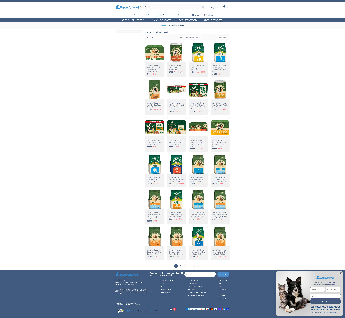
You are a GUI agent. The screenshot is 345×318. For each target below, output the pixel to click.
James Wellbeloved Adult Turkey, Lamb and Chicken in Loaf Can (197, 143)
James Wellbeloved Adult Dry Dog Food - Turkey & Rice (154, 105)
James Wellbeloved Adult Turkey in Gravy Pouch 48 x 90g (154, 142)
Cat (147, 15)
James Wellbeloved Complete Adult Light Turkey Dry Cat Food (219, 215)
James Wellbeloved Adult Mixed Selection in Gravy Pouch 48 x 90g (197, 106)
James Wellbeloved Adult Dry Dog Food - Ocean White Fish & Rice (219, 69)
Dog (135, 15)
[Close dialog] (340, 273)
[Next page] (198, 266)
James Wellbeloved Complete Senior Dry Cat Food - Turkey (219, 252)
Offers (181, 15)
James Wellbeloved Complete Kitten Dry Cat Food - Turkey (154, 252)
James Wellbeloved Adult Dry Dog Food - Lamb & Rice (197, 68)
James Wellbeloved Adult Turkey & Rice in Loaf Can (220, 105)
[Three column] (152, 37)
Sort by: (181, 37)
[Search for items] (203, 6)
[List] (160, 37)
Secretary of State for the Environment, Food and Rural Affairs (135, 292)
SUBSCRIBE (223, 274)
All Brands (222, 296)
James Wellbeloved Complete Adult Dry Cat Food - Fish (197, 179)
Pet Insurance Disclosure (196, 296)
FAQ (162, 286)
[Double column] (156, 37)
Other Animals (163, 15)
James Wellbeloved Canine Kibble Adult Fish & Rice (154, 179)
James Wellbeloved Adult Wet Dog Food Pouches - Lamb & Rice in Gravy (219, 143)
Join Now (325, 301)
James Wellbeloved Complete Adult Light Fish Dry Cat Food (197, 215)
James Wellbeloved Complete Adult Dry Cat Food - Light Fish (219, 179)
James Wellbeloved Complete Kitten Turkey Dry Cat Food (176, 252)
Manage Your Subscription (197, 292)
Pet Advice (222, 299)
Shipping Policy (166, 289)
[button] (227, 7)
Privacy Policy (192, 283)
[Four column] (148, 37)
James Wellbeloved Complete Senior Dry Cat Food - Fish (197, 252)
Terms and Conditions (195, 286)
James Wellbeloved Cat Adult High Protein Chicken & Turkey (176, 179)
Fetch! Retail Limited (133, 305)
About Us (191, 289)
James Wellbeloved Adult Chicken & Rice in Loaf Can (176, 68)
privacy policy (336, 312)
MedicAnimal (132, 303)
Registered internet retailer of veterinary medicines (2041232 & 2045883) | (133, 290)
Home (163, 25)
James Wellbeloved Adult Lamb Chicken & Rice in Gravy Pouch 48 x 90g (176, 106)
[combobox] (172, 6)
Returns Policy (165, 292)
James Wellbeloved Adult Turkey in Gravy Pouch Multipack (176, 142)
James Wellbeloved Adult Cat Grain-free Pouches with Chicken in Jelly (154, 69)
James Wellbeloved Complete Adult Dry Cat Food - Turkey (175, 215)
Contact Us (164, 283)
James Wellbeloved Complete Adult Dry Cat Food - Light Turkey (154, 216)
